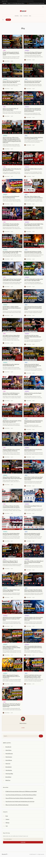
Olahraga (25, 15)
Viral (30, 15)
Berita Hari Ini (8, 746)
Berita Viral (8, 763)
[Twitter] (43, 1)
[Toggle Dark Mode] (3, 20)
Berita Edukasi (8, 776)
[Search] (43, 7)
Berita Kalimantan (9, 753)
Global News (7, 780)
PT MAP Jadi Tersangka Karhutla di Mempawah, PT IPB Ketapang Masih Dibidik (21, 791)
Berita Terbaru (8, 750)
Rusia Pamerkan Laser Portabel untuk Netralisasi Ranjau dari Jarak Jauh (20, 801)
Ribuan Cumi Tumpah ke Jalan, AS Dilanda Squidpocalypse (17, 804)
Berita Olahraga (9, 760)
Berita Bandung (9, 770)
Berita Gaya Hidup (9, 773)
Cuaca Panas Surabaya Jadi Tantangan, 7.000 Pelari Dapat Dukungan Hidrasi (21, 794)
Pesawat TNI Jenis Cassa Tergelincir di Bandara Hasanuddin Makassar (19, 798)
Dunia (21, 15)
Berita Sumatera (9, 756)
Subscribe (8, 19)
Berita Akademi (9, 766)
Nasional (17, 15)
